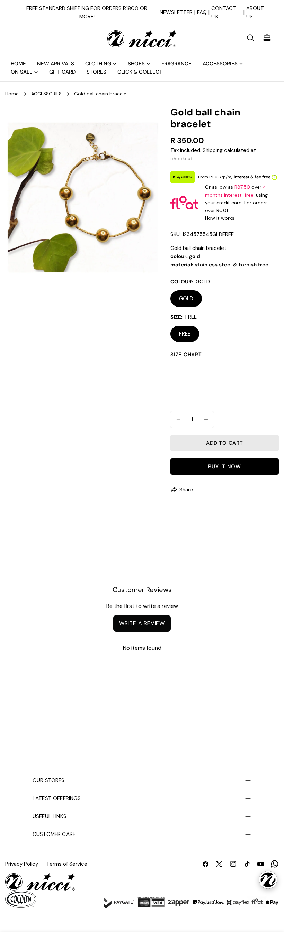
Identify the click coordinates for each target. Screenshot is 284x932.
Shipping (213, 150)
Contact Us (223, 12)
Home (12, 94)
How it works (219, 218)
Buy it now (224, 466)
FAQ (202, 12)
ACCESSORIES (46, 94)
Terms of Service (66, 863)
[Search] (250, 38)
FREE (184, 333)
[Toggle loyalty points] (268, 880)
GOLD (186, 298)
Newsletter (176, 12)
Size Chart (186, 354)
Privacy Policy (21, 863)
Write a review (142, 623)
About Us (255, 12)
